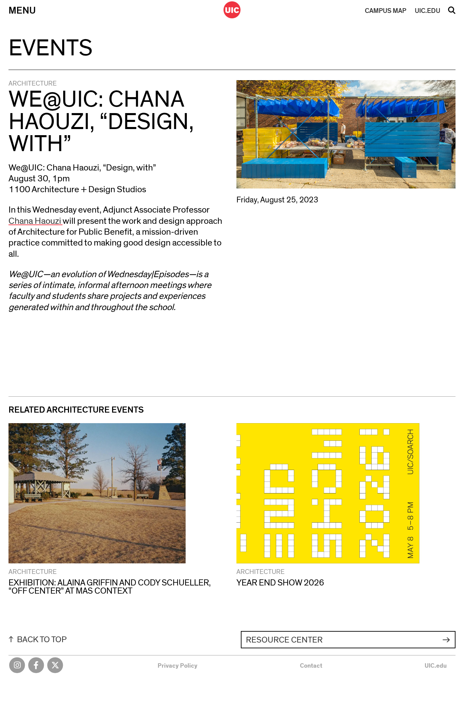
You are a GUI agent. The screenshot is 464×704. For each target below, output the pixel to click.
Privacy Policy (177, 666)
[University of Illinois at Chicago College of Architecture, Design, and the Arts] (232, 9)
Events (50, 48)
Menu (22, 11)
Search (452, 12)
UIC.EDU (427, 10)
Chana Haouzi (35, 220)
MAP (385, 10)
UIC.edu (436, 666)
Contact (311, 666)
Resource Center (284, 640)
